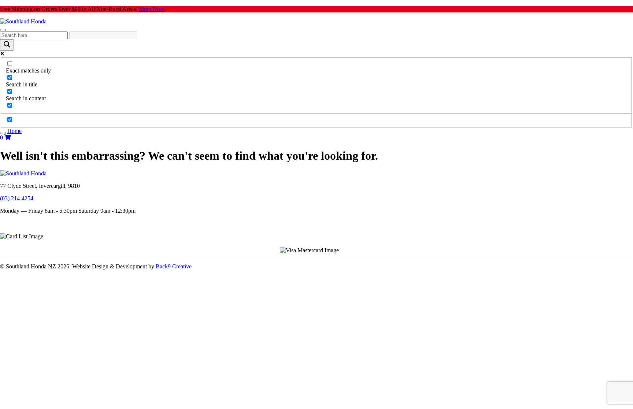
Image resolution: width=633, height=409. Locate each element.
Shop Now (151, 9)
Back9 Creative (174, 266)
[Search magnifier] (7, 45)
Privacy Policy (17, 230)
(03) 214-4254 (16, 198)
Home (14, 131)
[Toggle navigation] (3, 30)
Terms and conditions (24, 223)
